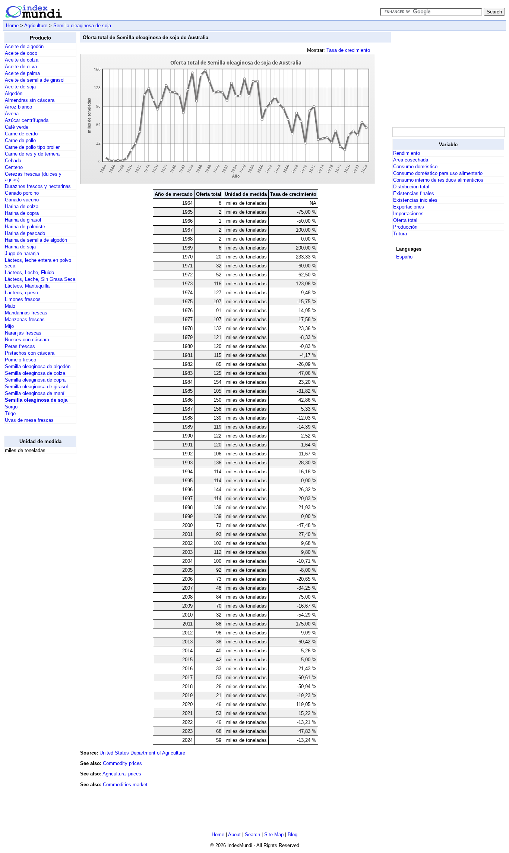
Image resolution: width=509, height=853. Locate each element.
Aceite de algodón (24, 46)
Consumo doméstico (415, 166)
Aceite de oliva (21, 66)
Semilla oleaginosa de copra (35, 380)
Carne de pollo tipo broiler (32, 147)
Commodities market (125, 784)
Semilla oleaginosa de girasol (36, 386)
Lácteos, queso (21, 292)
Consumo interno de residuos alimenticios (438, 180)
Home (12, 25)
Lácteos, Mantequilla (27, 286)
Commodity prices (122, 763)
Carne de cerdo (21, 134)
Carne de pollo (20, 140)
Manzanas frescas (25, 319)
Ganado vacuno (22, 200)
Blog (292, 834)
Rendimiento (406, 153)
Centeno (14, 167)
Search (252, 834)
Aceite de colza (21, 60)
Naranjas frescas (23, 333)
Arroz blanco (18, 107)
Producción (405, 227)
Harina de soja (20, 247)
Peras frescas (20, 346)
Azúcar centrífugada (26, 120)
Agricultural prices (121, 774)
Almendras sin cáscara (29, 100)
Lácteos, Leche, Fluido (29, 272)
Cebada (13, 160)
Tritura (400, 233)
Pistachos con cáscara (29, 353)
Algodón (13, 93)
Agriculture (35, 25)
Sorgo (11, 407)
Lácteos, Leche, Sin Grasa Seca (40, 279)
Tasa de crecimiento (348, 50)
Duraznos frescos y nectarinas (38, 186)
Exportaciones (408, 207)
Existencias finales (413, 193)
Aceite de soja (20, 87)
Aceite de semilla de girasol (34, 80)
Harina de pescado (25, 233)
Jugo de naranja (22, 253)
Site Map (274, 834)
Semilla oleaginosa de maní (34, 393)
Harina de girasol (23, 220)
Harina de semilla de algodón (36, 240)
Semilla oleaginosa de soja (82, 25)
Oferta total (405, 220)
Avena (12, 113)
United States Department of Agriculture (142, 753)
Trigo (10, 413)
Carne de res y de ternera (32, 154)
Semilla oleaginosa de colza (35, 373)
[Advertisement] (34, 572)
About (234, 834)
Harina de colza (21, 206)
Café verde (16, 127)
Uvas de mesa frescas (29, 420)
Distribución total (411, 186)
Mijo (9, 326)
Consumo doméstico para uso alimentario (438, 173)
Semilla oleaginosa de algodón (37, 366)
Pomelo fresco (20, 360)
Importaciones (408, 213)
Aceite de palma (22, 73)
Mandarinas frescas (26, 313)
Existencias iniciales (415, 200)
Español (405, 257)
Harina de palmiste (25, 226)
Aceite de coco (21, 53)
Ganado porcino (22, 193)
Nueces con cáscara (27, 339)
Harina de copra (22, 213)
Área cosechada (410, 160)
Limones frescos (23, 299)
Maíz (10, 306)
